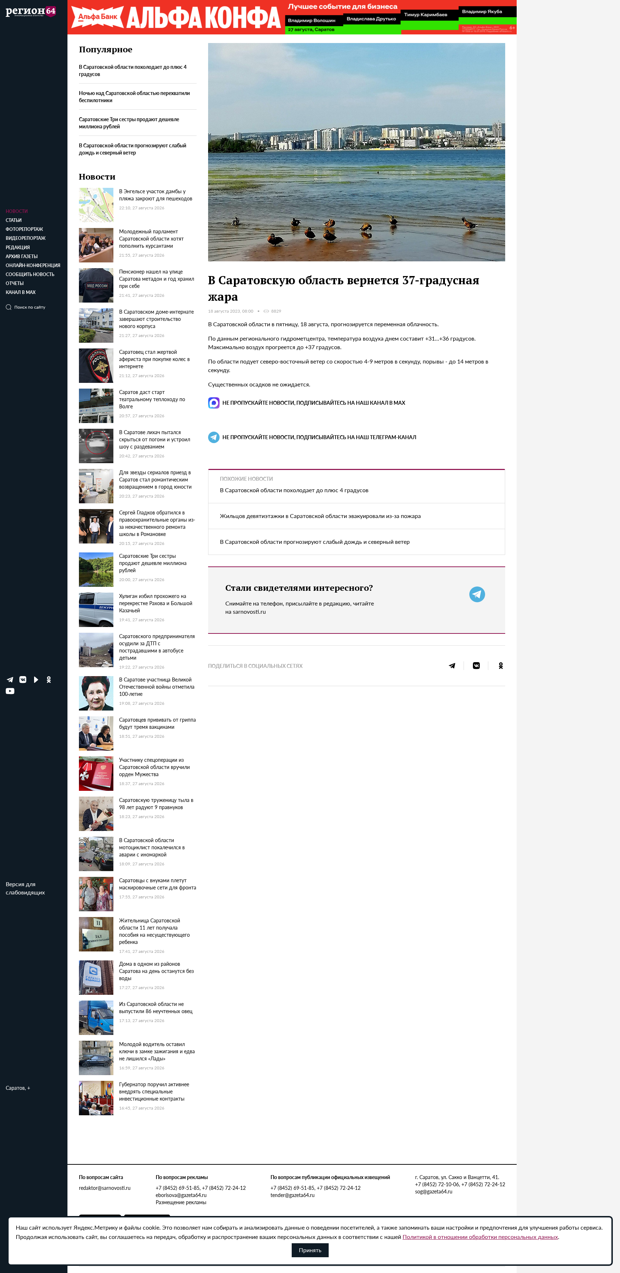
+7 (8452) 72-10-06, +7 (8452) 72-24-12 (460, 1184)
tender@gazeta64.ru (293, 1194)
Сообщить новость (30, 274)
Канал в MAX (21, 292)
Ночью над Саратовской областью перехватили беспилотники (134, 97)
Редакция (18, 247)
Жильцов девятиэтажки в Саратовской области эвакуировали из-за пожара (320, 516)
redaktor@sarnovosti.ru (105, 1187)
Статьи (14, 220)
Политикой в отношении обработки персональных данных (480, 1236)
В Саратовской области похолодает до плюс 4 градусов (133, 70)
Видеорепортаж (26, 238)
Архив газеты (22, 256)
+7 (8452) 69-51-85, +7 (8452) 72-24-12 (201, 1187)
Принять (310, 1250)
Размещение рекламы (181, 1202)
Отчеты (15, 283)
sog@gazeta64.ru (433, 1191)
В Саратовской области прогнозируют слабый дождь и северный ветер (132, 149)
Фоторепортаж (24, 229)
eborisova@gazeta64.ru (181, 1194)
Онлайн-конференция (33, 265)
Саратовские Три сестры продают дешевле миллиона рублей (129, 123)
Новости (17, 211)
